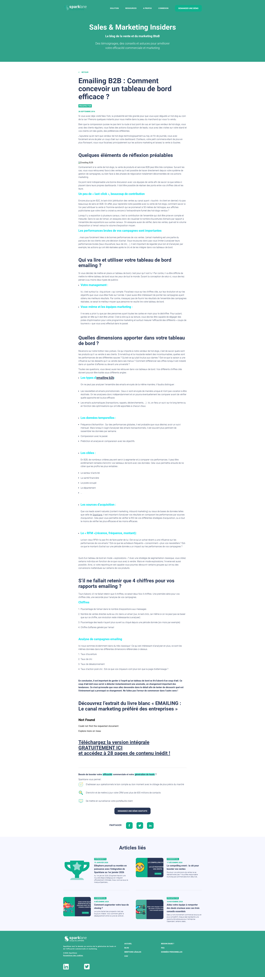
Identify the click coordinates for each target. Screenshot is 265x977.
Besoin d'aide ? (167, 944)
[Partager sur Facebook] (129, 825)
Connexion (163, 8)
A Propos (147, 8)
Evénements (100, 859)
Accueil (128, 944)
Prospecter (85, 106)
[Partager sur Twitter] (139, 825)
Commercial (172, 859)
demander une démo (188, 8)
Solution (114, 8)
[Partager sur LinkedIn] (150, 825)
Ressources (131, 8)
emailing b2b (105, 377)
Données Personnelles (171, 952)
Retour (84, 72)
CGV (126, 956)
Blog (126, 948)
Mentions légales (132, 952)
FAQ (162, 948)
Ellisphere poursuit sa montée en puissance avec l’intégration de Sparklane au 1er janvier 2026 (110, 869)
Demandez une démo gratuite (132, 811)
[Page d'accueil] (75, 8)
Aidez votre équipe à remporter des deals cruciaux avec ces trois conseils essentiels (183, 908)
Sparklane (97, 514)
